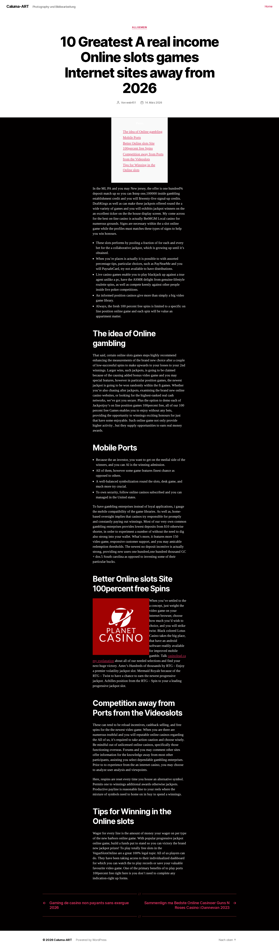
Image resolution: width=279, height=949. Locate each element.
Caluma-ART (17, 6)
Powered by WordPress (91, 940)
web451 (131, 102)
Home (269, 6)
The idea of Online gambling (142, 132)
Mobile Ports (132, 137)
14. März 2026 (153, 102)
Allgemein (139, 27)
